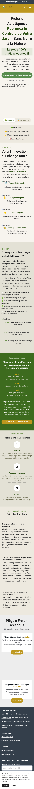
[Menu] (30, 8)
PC (3, 718)
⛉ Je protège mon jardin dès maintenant (17, 75)
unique (6, 718)
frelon (4, 725)
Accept (6, 785)
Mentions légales (7, 737)
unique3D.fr (6, 714)
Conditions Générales (8, 741)
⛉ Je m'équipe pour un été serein (17, 422)
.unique (8, 725)
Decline (14, 785)
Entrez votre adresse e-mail (11, 764)
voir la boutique (17, 700)
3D (2, 722)
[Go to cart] (24, 8)
